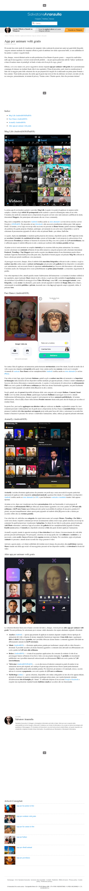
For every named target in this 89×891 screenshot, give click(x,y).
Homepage (10, 880)
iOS (37, 497)
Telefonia (45, 19)
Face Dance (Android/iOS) (18, 119)
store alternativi (55, 221)
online (21, 674)
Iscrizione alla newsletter (38, 880)
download (38, 224)
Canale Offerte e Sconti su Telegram (22, 30)
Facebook (75, 679)
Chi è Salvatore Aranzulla (22, 880)
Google (67, 679)
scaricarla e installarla (58, 497)
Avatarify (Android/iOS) (17, 122)
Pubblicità (55, 880)
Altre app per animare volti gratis (20, 126)
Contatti (48, 880)
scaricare (17, 371)
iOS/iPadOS (16, 224)
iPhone (6, 373)
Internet (51, 19)
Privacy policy (73, 880)
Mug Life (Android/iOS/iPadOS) (20, 115)
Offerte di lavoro (63, 880)
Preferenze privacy (46, 881)
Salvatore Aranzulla (11, 44)
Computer (38, 19)
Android (34, 221)
